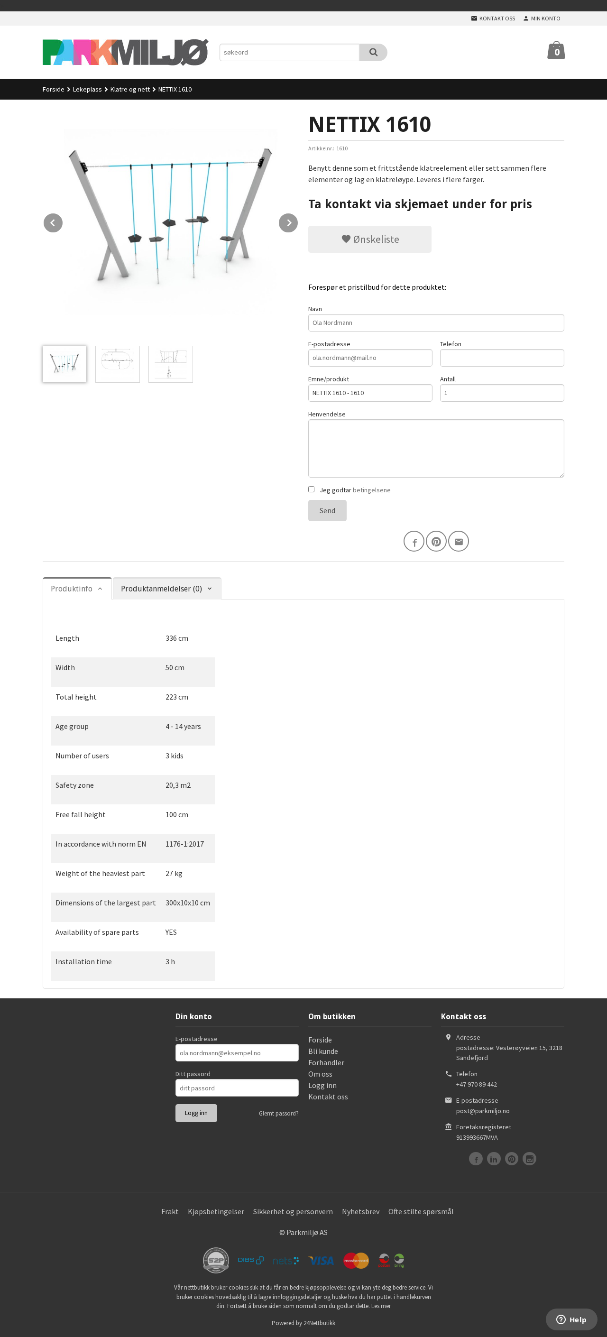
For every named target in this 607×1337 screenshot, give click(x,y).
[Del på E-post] (458, 541)
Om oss (320, 1074)
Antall (448, 379)
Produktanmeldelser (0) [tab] (161, 588)
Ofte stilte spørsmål (421, 1211)
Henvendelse (327, 414)
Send (327, 510)
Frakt (170, 1211)
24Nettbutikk (319, 1323)
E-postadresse (329, 344)
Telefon (450, 344)
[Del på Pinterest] (436, 541)
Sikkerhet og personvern (293, 1211)
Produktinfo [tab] (71, 588)
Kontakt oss (328, 1096)
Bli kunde (323, 1051)
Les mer (381, 1306)
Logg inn (322, 1085)
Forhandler (326, 1062)
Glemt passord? (279, 1113)
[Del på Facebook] (414, 541)
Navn (315, 308)
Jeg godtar (354, 490)
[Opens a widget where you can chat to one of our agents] (571, 1320)
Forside (53, 89)
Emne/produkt (328, 379)
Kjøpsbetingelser (216, 1211)
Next (298, 221)
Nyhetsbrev (360, 1211)
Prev (63, 221)
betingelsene (372, 490)
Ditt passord (193, 1074)
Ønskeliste (375, 239)
